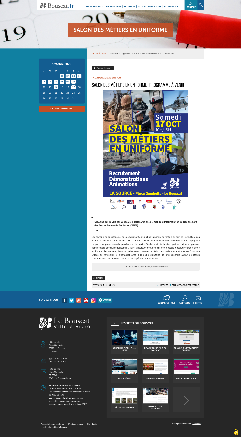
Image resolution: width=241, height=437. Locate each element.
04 (79, 76)
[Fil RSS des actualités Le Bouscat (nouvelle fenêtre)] (78, 300)
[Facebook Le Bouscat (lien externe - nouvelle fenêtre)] (64, 300)
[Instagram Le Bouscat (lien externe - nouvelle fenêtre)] (93, 300)
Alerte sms (184, 303)
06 (50, 81)
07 (56, 81)
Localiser (53, 351)
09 (67, 81)
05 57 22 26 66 (60, 358)
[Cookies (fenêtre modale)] (236, 432)
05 (44, 81)
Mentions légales (75, 424)
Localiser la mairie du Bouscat (54, 427)
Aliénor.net (196, 424)
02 (67, 76)
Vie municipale (113, 6)
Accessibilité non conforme (52, 424)
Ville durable (171, 6)
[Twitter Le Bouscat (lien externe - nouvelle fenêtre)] (71, 300)
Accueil (114, 53)
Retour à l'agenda (103, 68)
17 (73, 87)
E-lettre (197, 303)
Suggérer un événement (62, 109)
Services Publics (94, 6)
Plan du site (92, 424)
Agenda (126, 53)
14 (56, 87)
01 (62, 76)
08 (62, 81)
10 (73, 81)
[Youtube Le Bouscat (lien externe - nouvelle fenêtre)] (86, 300)
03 (73, 76)
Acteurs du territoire (149, 6)
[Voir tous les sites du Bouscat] (186, 400)
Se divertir (129, 6)
